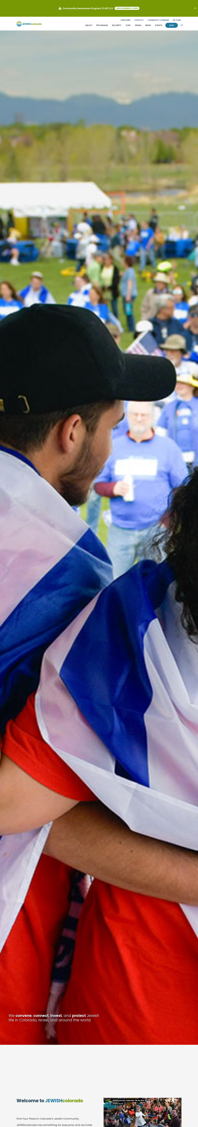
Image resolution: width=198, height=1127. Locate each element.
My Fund (177, 20)
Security (116, 25)
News (148, 25)
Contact (139, 20)
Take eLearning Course (127, 8)
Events (158, 25)
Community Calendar (158, 20)
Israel (138, 25)
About (88, 25)
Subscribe (125, 20)
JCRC (128, 25)
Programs (102, 25)
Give (171, 25)
